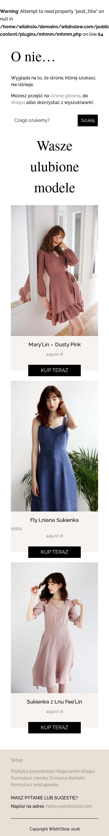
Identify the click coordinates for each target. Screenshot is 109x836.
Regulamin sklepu (75, 771)
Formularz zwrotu (29, 778)
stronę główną (65, 95)
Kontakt (76, 778)
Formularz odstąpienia (34, 784)
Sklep (17, 760)
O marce (58, 778)
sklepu (18, 102)
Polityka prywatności (33, 771)
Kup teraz (54, 370)
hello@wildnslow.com (69, 806)
